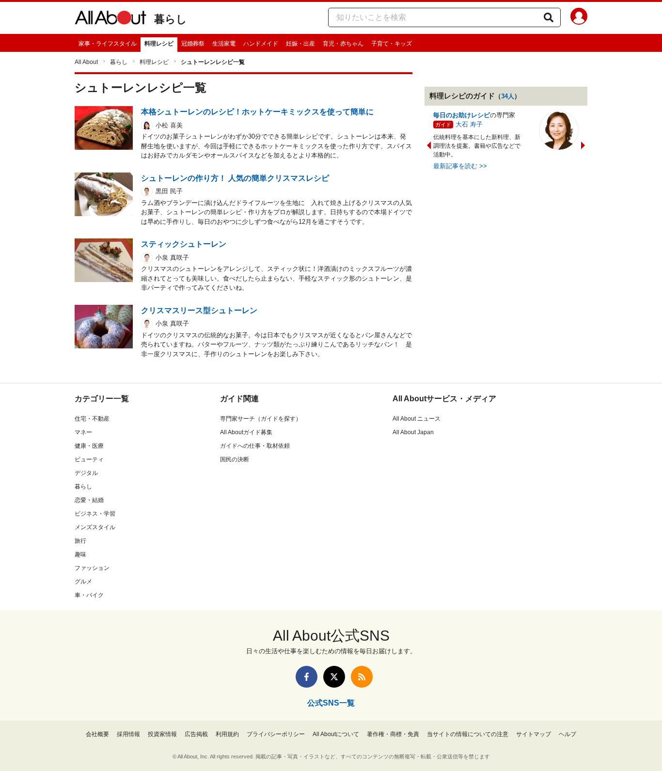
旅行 (80, 540)
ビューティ (89, 459)
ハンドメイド (260, 43)
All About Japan (413, 432)
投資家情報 (162, 734)
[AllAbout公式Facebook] (306, 677)
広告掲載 (196, 734)
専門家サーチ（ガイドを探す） (260, 418)
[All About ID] (578, 18)
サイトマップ (533, 734)
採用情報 (128, 734)
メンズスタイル (95, 527)
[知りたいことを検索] (548, 17)
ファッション (92, 568)
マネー (83, 432)
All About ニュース (417, 418)
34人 (507, 96)
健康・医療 (89, 445)
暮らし (170, 19)
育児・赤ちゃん (343, 43)
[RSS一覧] (362, 677)
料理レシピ (158, 43)
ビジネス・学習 (95, 513)
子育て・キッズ (391, 43)
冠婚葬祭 (193, 43)
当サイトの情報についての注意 (467, 734)
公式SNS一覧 (331, 703)
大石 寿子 (469, 124)
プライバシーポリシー (276, 734)
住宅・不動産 (92, 418)
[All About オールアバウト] (110, 19)
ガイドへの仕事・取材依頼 (255, 445)
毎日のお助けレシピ (461, 115)
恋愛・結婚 (89, 500)
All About (86, 62)
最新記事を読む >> (460, 166)
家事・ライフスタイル (108, 43)
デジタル (86, 473)
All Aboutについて (336, 734)
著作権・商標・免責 (393, 734)
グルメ (83, 581)
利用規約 (227, 734)
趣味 (80, 554)
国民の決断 (234, 459)
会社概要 (97, 734)
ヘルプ (567, 734)
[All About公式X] (334, 677)
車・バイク (89, 595)
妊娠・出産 (300, 43)
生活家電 (224, 43)
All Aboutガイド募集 (246, 432)
